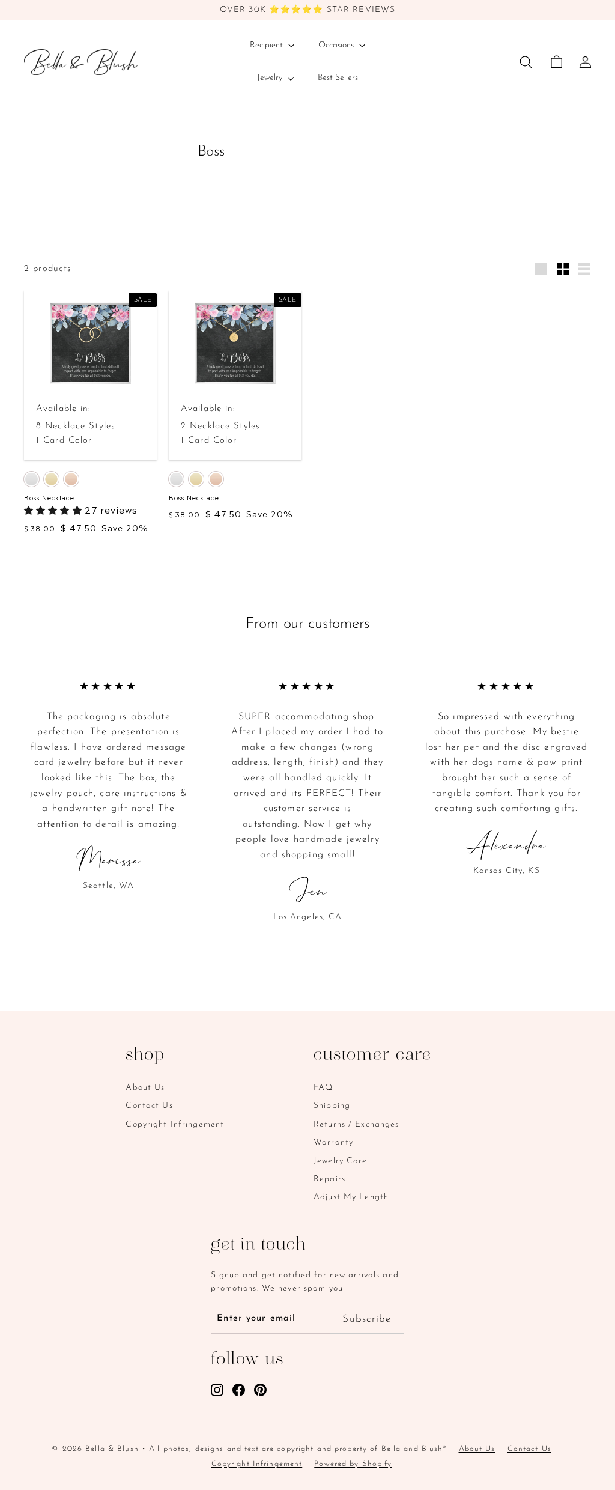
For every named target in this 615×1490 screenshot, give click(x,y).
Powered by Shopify (353, 1464)
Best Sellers (338, 77)
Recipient (267, 45)
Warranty (333, 1142)
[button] (54, 509)
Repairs (329, 1179)
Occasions (337, 45)
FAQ (323, 1087)
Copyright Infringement (175, 1124)
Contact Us (149, 1105)
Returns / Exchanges (356, 1124)
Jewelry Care (341, 1161)
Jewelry (271, 77)
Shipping (332, 1105)
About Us (145, 1087)
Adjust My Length (351, 1197)
